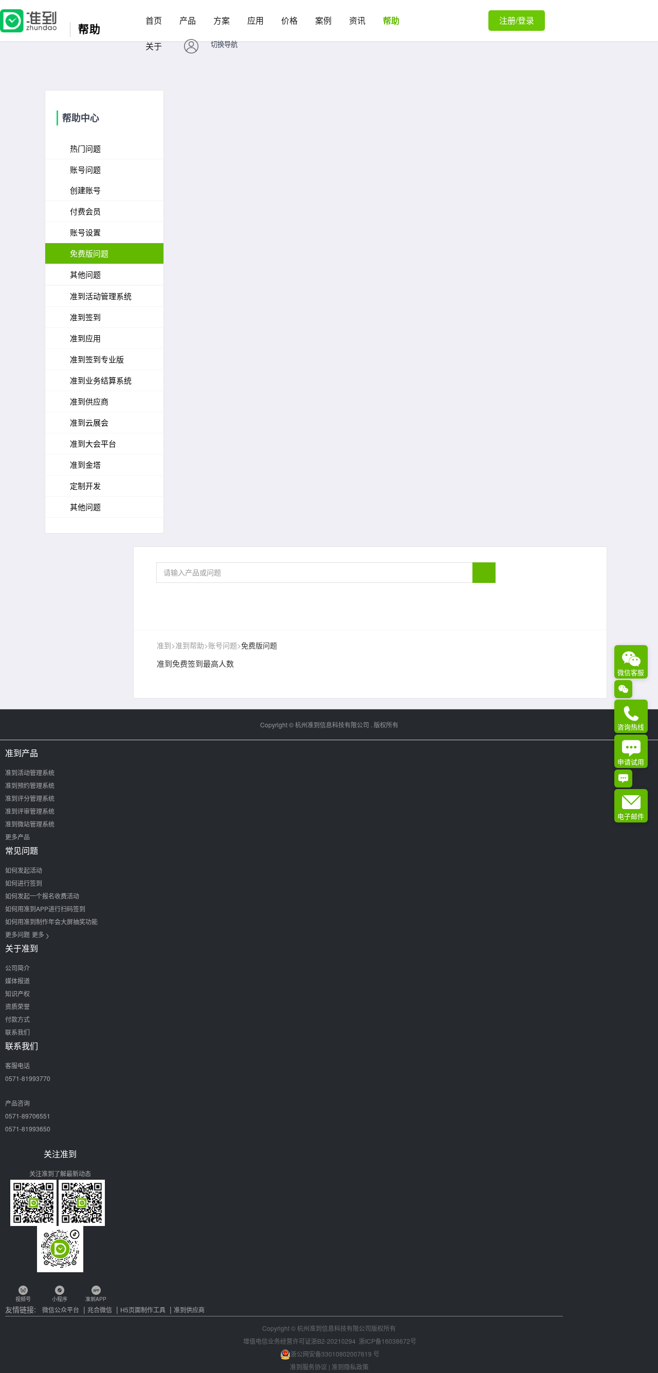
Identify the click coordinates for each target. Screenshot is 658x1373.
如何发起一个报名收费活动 (42, 895)
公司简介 (17, 967)
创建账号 (85, 190)
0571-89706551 (27, 1115)
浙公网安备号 (334, 1353)
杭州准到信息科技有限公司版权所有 (346, 1328)
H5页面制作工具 (143, 1309)
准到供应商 (189, 1309)
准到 (164, 645)
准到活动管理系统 (29, 772)
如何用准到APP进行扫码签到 (45, 908)
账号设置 (85, 232)
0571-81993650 (27, 1128)
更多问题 (17, 934)
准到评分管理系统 (29, 798)
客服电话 (17, 1065)
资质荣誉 (17, 1006)
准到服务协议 (308, 1366)
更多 (40, 934)
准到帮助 (189, 645)
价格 (289, 20)
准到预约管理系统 (29, 785)
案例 (323, 20)
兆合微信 (99, 1309)
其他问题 (85, 274)
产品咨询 (17, 1103)
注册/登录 (516, 20)
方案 (221, 20)
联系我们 (17, 1032)
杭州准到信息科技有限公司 (332, 724)
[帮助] (28, 15)
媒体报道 (17, 980)
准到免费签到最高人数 (195, 663)
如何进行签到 (23, 882)
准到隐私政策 (350, 1366)
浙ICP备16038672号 (387, 1341)
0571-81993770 (27, 1078)
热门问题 (85, 148)
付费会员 (85, 211)
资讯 (357, 20)
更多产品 (17, 836)
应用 (255, 20)
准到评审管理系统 (29, 811)
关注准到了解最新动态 (60, 1173)
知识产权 (17, 993)
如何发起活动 (23, 870)
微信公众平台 (60, 1309)
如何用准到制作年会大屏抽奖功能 (51, 921)
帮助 (391, 20)
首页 (153, 20)
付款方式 (17, 1019)
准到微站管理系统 (29, 823)
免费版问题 (89, 253)
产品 (187, 20)
